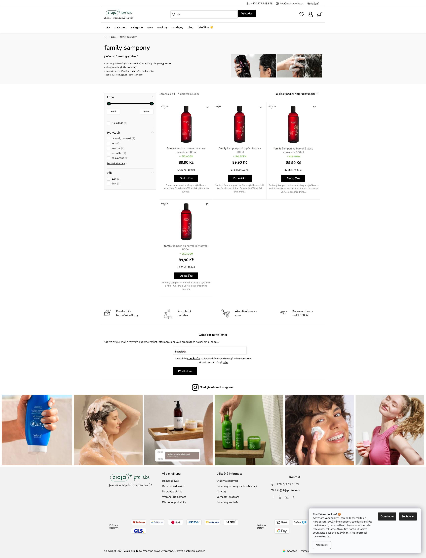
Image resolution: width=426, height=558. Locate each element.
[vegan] (186, 124)
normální (118, 153)
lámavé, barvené (122, 138)
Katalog (221, 491)
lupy (115, 143)
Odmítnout (387, 516)
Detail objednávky (173, 486)
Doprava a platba (172, 491)
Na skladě (118, 123)
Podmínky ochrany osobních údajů (236, 486)
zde (327, 536)
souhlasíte (193, 358)
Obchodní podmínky (174, 502)
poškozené (119, 158)
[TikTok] (293, 497)
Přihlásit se (185, 371)
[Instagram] (280, 497)
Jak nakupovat (170, 481)
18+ (115, 183)
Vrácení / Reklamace (174, 497)
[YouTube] (286, 497)
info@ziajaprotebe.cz (291, 3)
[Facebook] (273, 497)
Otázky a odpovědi (227, 481)
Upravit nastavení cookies (189, 551)
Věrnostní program (227, 497)
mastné (117, 148)
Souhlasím (408, 516)
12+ (115, 178)
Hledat (247, 13)
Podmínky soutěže (227, 502)
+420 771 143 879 (262, 3)
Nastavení (322, 545)
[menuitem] (108, 27)
